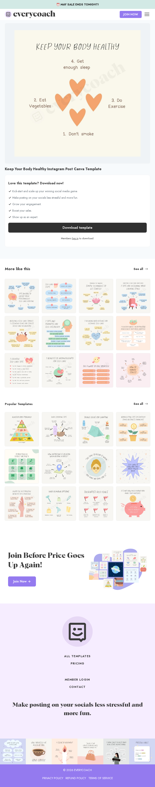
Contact (77, 687)
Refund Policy (76, 778)
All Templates (77, 656)
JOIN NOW (130, 14)
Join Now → (22, 581)
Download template (77, 227)
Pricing (78, 663)
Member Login (77, 680)
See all (138, 269)
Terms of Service (100, 778)
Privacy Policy (52, 778)
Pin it (9, 28)
